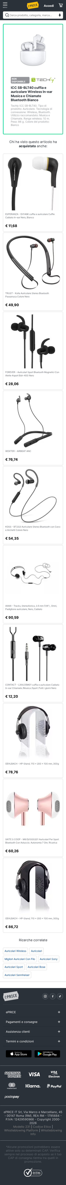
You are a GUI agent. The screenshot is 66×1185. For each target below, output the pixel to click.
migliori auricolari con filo (20, 959)
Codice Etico (42, 1126)
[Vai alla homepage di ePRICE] (11, 996)
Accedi (49, 6)
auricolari (36, 950)
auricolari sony (49, 959)
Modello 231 (21, 1126)
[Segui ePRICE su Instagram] (45, 996)
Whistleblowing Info (46, 1132)
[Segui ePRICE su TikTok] (60, 996)
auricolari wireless (15, 950)
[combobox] (33, 15)
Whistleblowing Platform (21, 1130)
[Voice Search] (59, 15)
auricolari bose (36, 966)
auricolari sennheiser (17, 974)
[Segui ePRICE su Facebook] (53, 996)
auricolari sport (14, 966)
